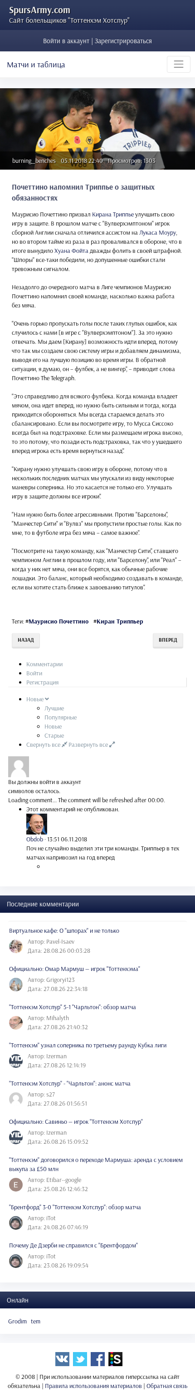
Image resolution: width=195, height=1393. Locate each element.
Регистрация (42, 682)
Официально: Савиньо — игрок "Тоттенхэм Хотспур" (76, 1121)
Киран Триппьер (120, 621)
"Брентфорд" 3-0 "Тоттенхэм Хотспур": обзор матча (75, 1207)
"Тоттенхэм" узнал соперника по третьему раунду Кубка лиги (87, 1045)
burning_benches (34, 160)
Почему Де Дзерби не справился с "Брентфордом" (73, 1245)
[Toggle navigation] (178, 64)
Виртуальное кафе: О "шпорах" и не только (64, 930)
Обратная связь (166, 1386)
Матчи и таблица (36, 64)
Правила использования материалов (93, 1386)
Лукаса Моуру (157, 232)
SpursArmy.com (39, 9)
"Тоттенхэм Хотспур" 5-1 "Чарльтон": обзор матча (72, 1007)
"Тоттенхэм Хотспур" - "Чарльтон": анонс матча (70, 1083)
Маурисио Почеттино (58, 621)
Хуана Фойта (71, 250)
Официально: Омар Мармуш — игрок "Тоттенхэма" (74, 969)
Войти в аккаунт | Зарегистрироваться (97, 40)
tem (35, 1321)
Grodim (17, 1321)
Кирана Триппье (113, 214)
